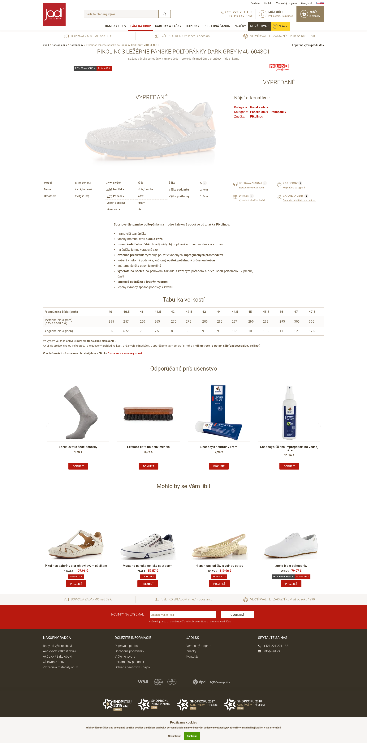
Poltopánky (76, 45)
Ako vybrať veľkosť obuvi (59, 651)
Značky (240, 26)
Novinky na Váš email (127, 614)
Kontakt (268, 3)
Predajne (255, 3)
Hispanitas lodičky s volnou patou (219, 566)
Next (319, 426)
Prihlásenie (274, 16)
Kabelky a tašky (168, 26)
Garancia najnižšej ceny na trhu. (299, 198)
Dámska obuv (115, 26)
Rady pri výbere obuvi (57, 646)
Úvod (46, 45)
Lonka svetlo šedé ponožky (78, 447)
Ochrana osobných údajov (132, 667)
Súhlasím (192, 736)
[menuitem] (115, 26)
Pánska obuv (140, 26)
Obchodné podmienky (129, 651)
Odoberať (237, 614)
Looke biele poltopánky (291, 566)
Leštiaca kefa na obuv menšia (148, 447)
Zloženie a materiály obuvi (61, 667)
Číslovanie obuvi (54, 662)
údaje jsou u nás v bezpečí (169, 621)
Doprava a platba (126, 646)
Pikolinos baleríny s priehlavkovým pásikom (76, 566)
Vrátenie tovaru (125, 656)
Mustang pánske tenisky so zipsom (148, 566)
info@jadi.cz (271, 651)
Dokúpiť (78, 466)
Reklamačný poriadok (129, 662)
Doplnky (192, 26)
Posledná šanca (217, 26)
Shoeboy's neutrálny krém (218, 447)
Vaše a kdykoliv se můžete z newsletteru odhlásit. (190, 621)
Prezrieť (76, 583)
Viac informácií (272, 727)
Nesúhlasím (174, 736)
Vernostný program (286, 3)
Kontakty (192, 656)
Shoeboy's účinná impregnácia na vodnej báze (289, 448)
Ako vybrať (306, 3)
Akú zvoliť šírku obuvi (57, 656)
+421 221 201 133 (275, 646)
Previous (48, 426)
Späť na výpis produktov (309, 45)
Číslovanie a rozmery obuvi (125, 353)
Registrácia (287, 16)
